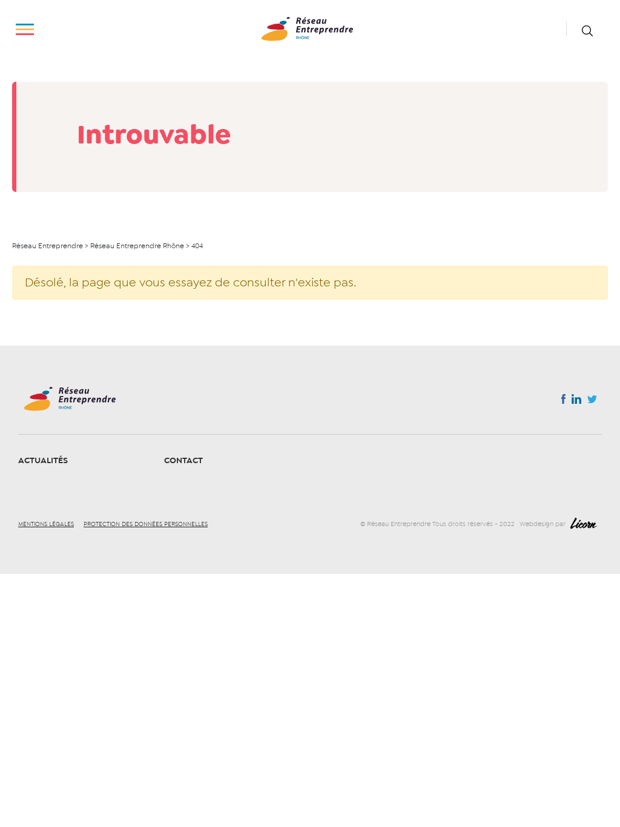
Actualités (43, 460)
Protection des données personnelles (146, 524)
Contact (183, 460)
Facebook (563, 401)
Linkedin (576, 401)
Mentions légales (46, 524)
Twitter (592, 402)
